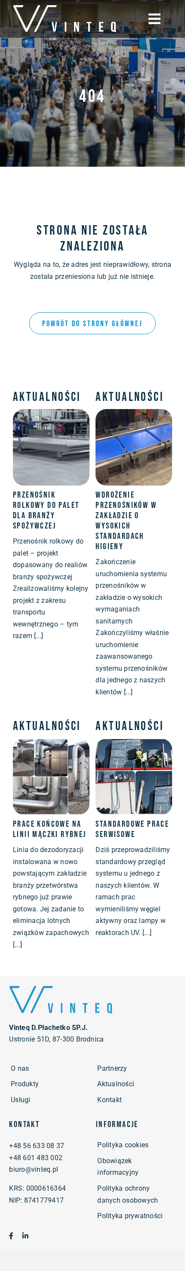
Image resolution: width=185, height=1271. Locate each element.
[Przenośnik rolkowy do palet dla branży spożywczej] (51, 415)
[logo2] (60, 988)
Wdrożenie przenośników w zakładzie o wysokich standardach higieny (126, 521)
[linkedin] (25, 1235)
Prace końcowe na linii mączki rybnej (49, 829)
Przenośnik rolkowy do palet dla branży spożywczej (46, 510)
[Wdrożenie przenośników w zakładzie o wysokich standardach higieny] (134, 415)
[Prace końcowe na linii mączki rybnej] (51, 744)
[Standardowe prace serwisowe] (134, 744)
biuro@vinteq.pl (33, 1169)
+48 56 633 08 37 (36, 1146)
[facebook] (11, 1235)
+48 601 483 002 (35, 1158)
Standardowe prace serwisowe (132, 829)
